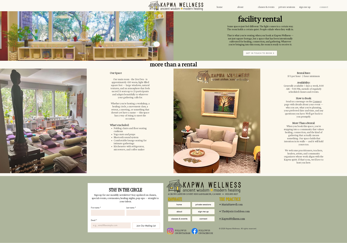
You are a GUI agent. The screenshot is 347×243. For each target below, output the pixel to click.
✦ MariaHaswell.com (231, 204)
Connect (317, 101)
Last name (131, 207)
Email (94, 220)
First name (96, 207)
